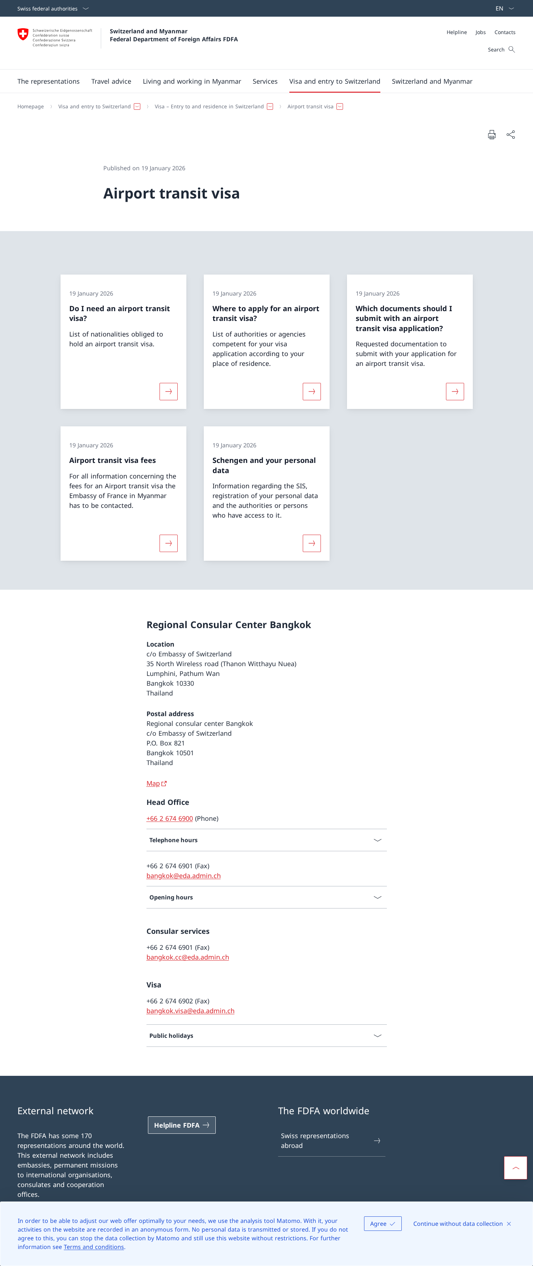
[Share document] (510, 134)
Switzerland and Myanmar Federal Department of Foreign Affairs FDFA (174, 35)
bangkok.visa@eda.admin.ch (190, 1010)
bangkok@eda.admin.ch (183, 875)
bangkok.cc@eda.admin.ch (187, 957)
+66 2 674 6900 (169, 818)
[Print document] (491, 134)
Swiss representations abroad (315, 1140)
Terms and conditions (94, 1247)
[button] (49, 81)
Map (153, 783)
